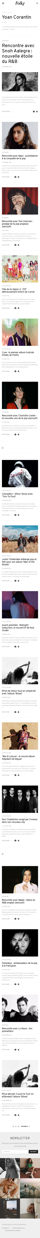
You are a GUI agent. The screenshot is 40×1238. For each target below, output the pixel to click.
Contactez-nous (18, 1228)
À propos (5, 1228)
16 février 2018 (6, 568)
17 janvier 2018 (6, 826)
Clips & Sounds (6, 285)
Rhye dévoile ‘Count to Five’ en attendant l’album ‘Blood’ (18, 1095)
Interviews (5, 40)
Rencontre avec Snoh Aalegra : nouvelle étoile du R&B (18, 54)
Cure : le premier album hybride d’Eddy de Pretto (18, 354)
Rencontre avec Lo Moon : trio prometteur (17, 1030)
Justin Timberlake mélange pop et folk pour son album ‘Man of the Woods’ (19, 562)
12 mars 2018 (5, 422)
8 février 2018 (6, 697)
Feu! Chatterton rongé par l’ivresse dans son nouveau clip (19, 821)
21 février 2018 (6, 500)
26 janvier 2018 (6, 763)
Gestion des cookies (12, 1230)
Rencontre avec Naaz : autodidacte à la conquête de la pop (20, 157)
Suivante (24, 1126)
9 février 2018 (6, 634)
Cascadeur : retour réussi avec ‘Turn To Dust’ (17, 495)
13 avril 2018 (5, 295)
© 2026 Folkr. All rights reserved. (14, 1224)
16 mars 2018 (5, 359)
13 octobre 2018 (6, 162)
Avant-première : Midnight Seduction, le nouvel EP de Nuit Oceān (18, 628)
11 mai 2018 (5, 230)
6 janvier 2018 (6, 906)
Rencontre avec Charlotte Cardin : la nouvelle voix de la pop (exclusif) (19, 417)
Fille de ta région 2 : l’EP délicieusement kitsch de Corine (18, 291)
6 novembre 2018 (7, 66)
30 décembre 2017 (7, 1035)
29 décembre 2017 (7, 1100)
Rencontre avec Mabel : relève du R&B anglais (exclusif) (18, 901)
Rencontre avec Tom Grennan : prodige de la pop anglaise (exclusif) (17, 224)
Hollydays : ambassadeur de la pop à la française (19, 964)
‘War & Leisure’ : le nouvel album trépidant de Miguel (18, 758)
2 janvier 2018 (6, 969)
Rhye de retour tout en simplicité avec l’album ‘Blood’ (19, 692)
